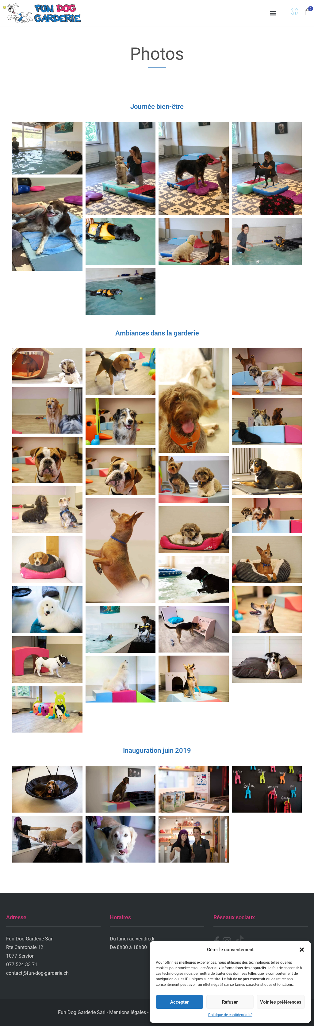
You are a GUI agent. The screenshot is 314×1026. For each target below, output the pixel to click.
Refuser (230, 1002)
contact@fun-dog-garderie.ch (37, 973)
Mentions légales (127, 1012)
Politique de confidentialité (230, 1015)
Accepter (179, 1002)
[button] (302, 950)
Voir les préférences (280, 1002)
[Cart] (307, 12)
